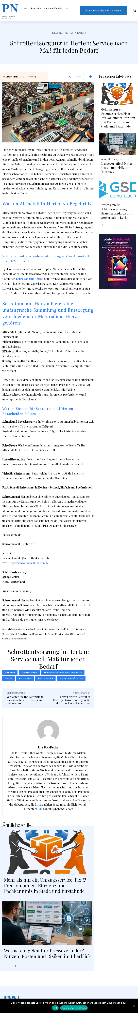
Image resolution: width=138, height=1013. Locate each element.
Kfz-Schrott (25, 678)
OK (55, 1008)
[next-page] (14, 966)
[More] (90, 76)
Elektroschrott (29, 672)
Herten (8, 678)
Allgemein (78, 32)
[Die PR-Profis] (48, 731)
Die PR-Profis (12, 77)
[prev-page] (6, 966)
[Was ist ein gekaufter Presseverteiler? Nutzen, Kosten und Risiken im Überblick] (47, 923)
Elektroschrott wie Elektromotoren (63, 672)
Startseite (60, 32)
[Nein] (133, 1005)
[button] (134, 10)
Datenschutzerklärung (74, 1008)
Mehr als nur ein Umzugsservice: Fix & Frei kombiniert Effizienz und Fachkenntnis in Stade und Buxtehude (45, 885)
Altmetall (10, 672)
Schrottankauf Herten (29, 279)
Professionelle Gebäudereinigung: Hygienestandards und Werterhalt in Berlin (116, 211)
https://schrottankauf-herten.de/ (29, 563)
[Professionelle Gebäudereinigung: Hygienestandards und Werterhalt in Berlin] (117, 189)
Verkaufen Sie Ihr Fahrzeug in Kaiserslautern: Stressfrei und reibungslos (25, 700)
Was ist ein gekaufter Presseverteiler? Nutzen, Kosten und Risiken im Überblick (47, 953)
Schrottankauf (45, 678)
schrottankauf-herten (71, 678)
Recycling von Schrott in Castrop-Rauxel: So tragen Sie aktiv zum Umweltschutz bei (71, 700)
